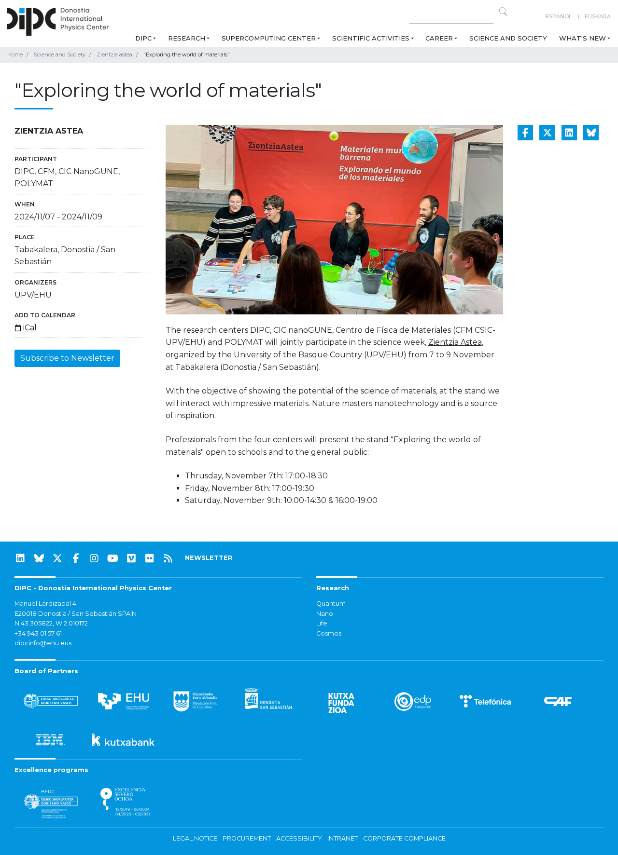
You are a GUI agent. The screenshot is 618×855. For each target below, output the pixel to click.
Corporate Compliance (404, 838)
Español (559, 16)
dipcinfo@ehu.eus (42, 643)
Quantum (331, 603)
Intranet (342, 838)
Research (186, 38)
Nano (324, 613)
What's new (582, 38)
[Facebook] (76, 558)
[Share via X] (547, 132)
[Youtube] (113, 558)
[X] (57, 558)
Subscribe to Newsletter (67, 358)
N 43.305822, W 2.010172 (51, 623)
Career (439, 38)
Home (15, 54)
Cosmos (328, 633)
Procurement (247, 838)
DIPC (143, 38)
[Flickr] (149, 558)
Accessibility (299, 838)
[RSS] (168, 558)
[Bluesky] (39, 558)
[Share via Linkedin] (569, 132)
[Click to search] (503, 11)
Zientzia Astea (455, 342)
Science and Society (508, 38)
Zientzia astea (114, 54)
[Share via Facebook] (525, 132)
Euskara (598, 16)
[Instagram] (94, 558)
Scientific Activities (370, 38)
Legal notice (195, 838)
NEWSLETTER (209, 557)
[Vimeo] (131, 558)
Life (321, 623)
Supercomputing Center (269, 38)
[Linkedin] (20, 558)
